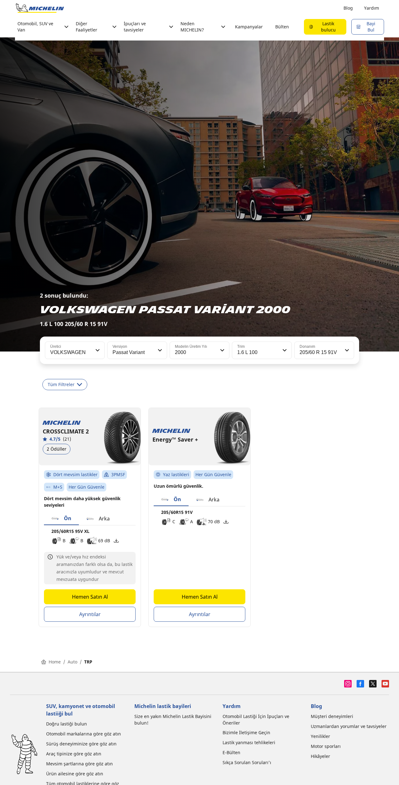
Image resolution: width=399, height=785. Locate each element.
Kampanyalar (249, 27)
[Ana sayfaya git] (40, 8)
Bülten (282, 27)
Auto (72, 662)
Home (55, 662)
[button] (96, 350)
